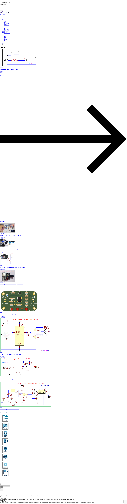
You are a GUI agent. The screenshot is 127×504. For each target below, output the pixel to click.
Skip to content (2, 0)
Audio (5, 21)
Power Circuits (6, 29)
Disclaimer (16, 477)
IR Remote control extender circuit (9, 69)
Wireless (1, 67)
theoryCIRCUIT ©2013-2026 (5, 477)
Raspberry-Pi (4, 32)
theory (5, 38)
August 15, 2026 (3, 237)
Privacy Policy (21, 477)
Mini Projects (6, 28)
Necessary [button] (2, 496)
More (3, 35)
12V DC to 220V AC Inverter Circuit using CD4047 (10, 354)
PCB (5, 37)
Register (3, 14)
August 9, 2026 (2, 269)
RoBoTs (5, 39)
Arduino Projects (5, 31)
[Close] (0, 484)
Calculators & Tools (5, 42)
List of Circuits (6, 27)
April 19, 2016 (2, 71)
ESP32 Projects (2, 282)
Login (1, 14)
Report (3, 17)
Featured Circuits (3, 288)
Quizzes (3, 41)
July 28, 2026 (2, 286)
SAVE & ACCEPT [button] (3, 503)
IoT (5, 36)
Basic (5, 22)
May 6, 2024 (2, 356)
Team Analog (2, 317)
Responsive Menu (3, 4)
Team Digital (2, 238)
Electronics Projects (5, 19)
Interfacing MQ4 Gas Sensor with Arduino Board (10, 235)
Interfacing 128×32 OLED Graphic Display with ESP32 (11, 284)
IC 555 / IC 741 (6, 26)
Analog (5, 20)
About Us (12, 477)
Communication (6, 23)
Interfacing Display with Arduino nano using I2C (10, 249)
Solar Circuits (6, 30)
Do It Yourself (6, 25)
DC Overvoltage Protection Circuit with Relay (9, 409)
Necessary (3, 497)
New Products (6, 18)
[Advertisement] (30, 212)
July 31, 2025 (2, 316)
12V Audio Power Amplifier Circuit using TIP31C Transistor (12, 267)
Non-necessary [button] (2, 500)
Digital (5, 24)
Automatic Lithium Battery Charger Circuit (9, 314)
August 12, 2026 (3, 251)
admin (1, 72)
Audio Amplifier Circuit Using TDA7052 (8, 379)
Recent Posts (2, 221)
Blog (5, 40)
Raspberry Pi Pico (7, 33)
